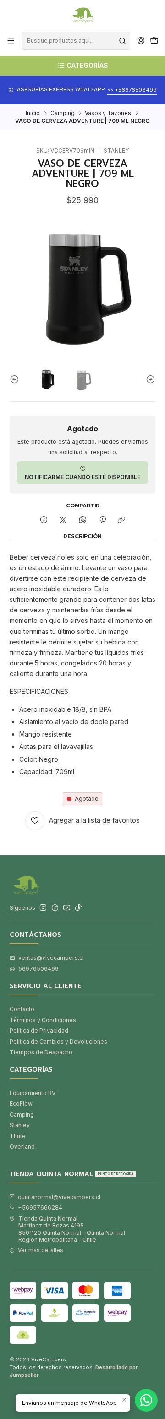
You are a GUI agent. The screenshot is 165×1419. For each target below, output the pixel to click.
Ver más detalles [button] (40, 1250)
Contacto (22, 1009)
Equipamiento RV (32, 1092)
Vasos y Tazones (108, 113)
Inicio (33, 113)
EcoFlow (21, 1103)
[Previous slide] (16, 379)
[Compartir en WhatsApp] (83, 520)
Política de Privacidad (39, 1030)
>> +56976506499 (132, 90)
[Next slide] (148, 379)
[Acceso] (141, 41)
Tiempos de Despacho (41, 1052)
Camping (62, 113)
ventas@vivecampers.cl (51, 957)
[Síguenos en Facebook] (55, 908)
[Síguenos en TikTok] (78, 908)
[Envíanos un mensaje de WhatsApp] (146, 1400)
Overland (22, 1146)
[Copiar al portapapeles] (121, 520)
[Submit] (122, 41)
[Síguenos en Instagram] (43, 908)
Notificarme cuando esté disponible (82, 476)
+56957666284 (40, 1207)
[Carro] (154, 41)
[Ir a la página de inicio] (82, 15)
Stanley (20, 1125)
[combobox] (76, 41)
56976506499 (38, 968)
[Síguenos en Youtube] (67, 908)
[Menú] (11, 41)
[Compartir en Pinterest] (102, 520)
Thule (17, 1136)
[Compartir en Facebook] (44, 520)
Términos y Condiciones (43, 1020)
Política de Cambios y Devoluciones (58, 1041)
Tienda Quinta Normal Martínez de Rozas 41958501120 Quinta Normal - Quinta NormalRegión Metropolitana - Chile (71, 1229)
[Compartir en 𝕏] (63, 520)
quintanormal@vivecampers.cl (59, 1197)
